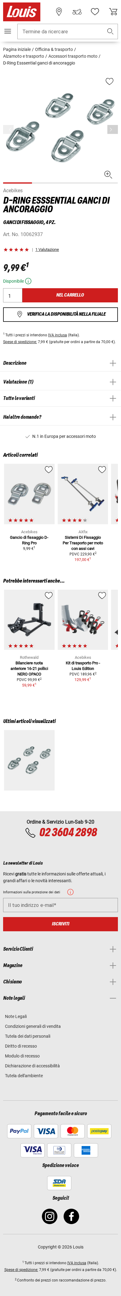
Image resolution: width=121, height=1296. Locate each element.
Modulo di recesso (22, 1055)
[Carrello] (113, 11)
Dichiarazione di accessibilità (32, 1065)
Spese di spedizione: (20, 342)
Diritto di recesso (21, 1046)
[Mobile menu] (7, 31)
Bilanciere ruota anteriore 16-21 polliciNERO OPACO (29, 668)
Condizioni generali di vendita (33, 1026)
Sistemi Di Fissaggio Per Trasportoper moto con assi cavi (83, 543)
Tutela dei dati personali (27, 1036)
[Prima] (112, 129)
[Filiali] (59, 11)
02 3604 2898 (68, 833)
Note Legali (16, 1016)
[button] (110, 31)
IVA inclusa (57, 335)
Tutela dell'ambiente (24, 1075)
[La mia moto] (77, 11)
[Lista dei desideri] (95, 11)
